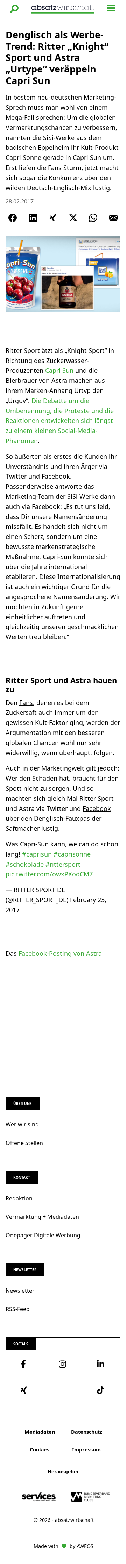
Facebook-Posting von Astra (60, 953)
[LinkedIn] (33, 218)
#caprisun (37, 854)
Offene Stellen (24, 1143)
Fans (26, 702)
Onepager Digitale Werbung (43, 1235)
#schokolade (25, 864)
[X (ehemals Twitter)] (73, 218)
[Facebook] (13, 218)
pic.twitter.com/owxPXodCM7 (49, 874)
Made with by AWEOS (63, 1546)
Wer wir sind (22, 1124)
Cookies (39, 1449)
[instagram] (63, 1364)
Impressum (86, 1449)
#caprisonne (72, 854)
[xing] (25, 1390)
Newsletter (20, 1290)
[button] (14, 9)
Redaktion (19, 1198)
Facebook (56, 476)
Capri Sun (59, 370)
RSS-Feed (18, 1309)
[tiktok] (101, 1390)
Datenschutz (86, 1431)
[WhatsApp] (93, 218)
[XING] (53, 218)
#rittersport (63, 864)
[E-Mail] (113, 218)
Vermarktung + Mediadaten (42, 1217)
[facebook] (25, 1364)
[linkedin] (101, 1364)
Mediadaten (39, 1431)
